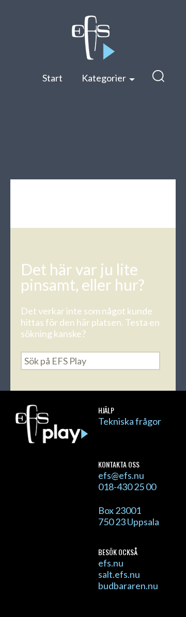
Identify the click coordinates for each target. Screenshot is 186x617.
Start (52, 78)
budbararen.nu (128, 585)
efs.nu (110, 563)
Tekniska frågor (129, 421)
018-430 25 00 (127, 486)
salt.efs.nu (119, 574)
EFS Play (93, 37)
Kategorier (104, 78)
